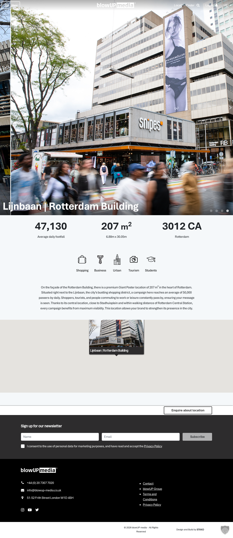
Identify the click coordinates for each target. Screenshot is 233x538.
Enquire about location (187, 410)
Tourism (134, 270)
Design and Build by (190, 529)
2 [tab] (216, 211)
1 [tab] (211, 211)
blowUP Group (152, 489)
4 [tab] (227, 211)
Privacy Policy (153, 446)
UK (226, 5)
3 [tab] (222, 211)
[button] (225, 530)
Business (100, 270)
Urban (117, 270)
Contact (148, 484)
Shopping (82, 270)
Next (230, 107)
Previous (2, 107)
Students (151, 270)
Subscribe (197, 437)
